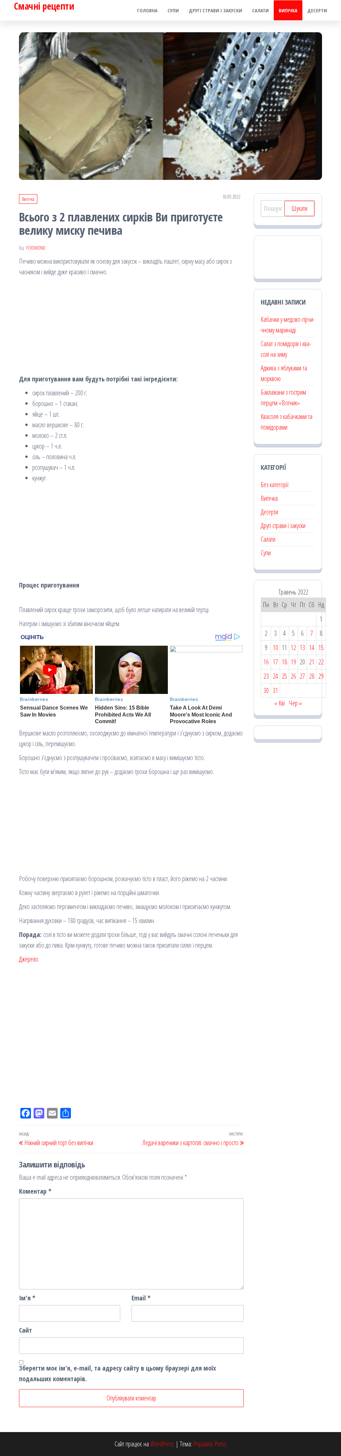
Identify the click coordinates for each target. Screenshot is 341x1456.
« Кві (279, 703)
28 (311, 676)
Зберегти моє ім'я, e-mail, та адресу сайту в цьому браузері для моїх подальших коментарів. (117, 1373)
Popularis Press (209, 1443)
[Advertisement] (131, 327)
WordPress (162, 1443)
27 (302, 676)
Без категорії (274, 484)
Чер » (295, 703)
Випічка (288, 10)
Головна (147, 10)
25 (284, 676)
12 (293, 647)
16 (266, 661)
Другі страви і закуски (215, 10)
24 (275, 676)
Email (141, 1297)
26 (293, 676)
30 (266, 690)
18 (284, 661)
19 (293, 661)
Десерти (317, 10)
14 (311, 647)
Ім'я (27, 1297)
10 (275, 647)
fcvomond (35, 248)
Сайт (25, 1330)
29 (321, 676)
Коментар (35, 1191)
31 (275, 690)
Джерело (28, 959)
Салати (260, 10)
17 (275, 661)
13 (302, 647)
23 (266, 676)
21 (311, 661)
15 (321, 647)
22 (321, 661)
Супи (173, 10)
